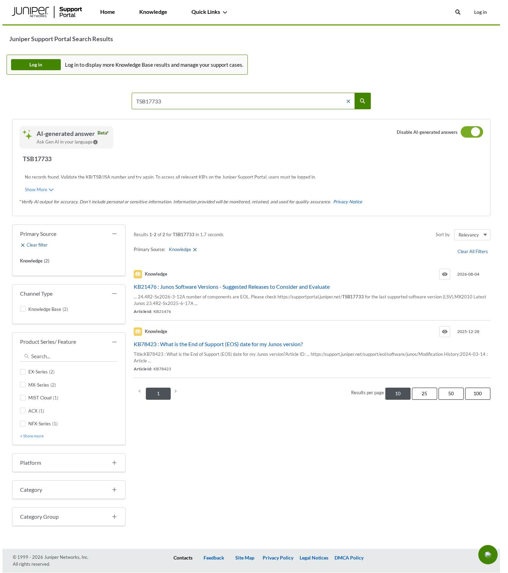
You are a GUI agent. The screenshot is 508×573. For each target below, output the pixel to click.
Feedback (214, 558)
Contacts (182, 558)
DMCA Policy (349, 558)
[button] (488, 554)
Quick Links (205, 11)
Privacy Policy (278, 558)
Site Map (244, 558)
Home (107, 11)
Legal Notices (314, 558)
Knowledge (153, 11)
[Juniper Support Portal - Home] (47, 12)
